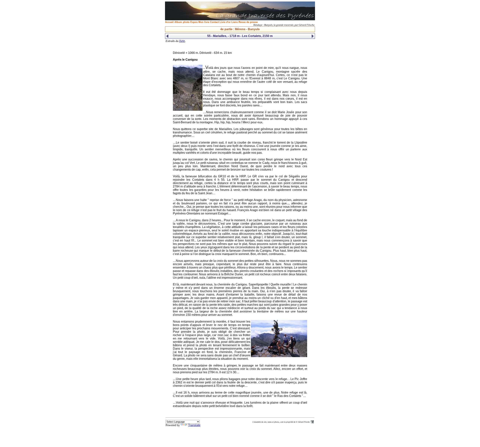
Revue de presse (248, 22)
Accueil (169, 22)
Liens (234, 22)
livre (182, 41)
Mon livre (203, 22)
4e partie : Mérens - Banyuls (240, 29)
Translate (194, 425)
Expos (194, 22)
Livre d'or (225, 22)
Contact (214, 22)
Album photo (182, 22)
